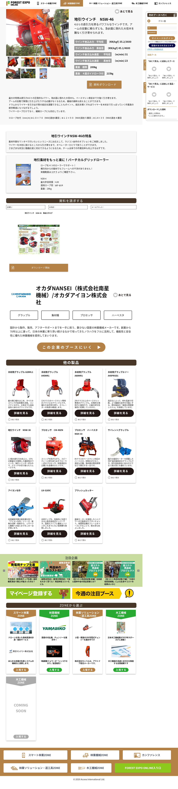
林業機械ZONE (73, 3)
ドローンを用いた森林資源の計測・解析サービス (21, 638)
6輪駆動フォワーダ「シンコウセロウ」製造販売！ (54, 662)
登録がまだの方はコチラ (162, 45)
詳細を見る (21, 413)
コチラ (54, 171)
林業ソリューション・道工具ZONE (107, 3)
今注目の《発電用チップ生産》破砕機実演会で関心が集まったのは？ (22, 580)
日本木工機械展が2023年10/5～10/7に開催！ (121, 638)
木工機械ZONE (142, 3)
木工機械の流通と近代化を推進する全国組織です (121, 662)
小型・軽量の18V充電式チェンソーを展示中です (87, 638)
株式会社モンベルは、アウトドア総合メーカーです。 (87, 662)
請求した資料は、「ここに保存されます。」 (156, 114)
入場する (21, 669)
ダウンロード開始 (40, 268)
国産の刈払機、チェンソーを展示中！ (54, 638)
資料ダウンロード (105, 84)
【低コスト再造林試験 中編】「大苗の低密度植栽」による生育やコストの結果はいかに (119, 581)
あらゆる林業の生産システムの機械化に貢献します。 (21, 662)
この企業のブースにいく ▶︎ (72, 347)
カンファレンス (164, 3)
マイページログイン (162, 38)
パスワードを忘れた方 (155, 49)
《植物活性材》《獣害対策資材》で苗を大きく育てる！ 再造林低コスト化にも (55, 581)
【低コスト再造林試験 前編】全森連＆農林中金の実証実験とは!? (87, 580)
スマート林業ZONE (49, 3)
